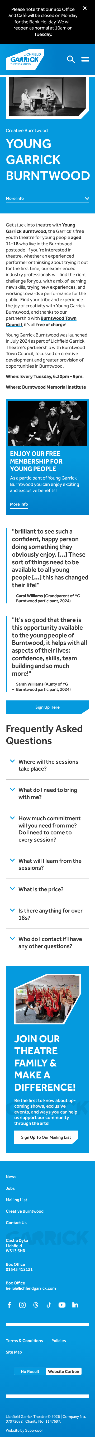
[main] (47, 614)
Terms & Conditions (24, 1340)
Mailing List (16, 1199)
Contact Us (16, 1222)
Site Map (14, 1352)
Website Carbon (63, 1371)
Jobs (10, 1188)
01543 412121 (19, 1269)
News (11, 1176)
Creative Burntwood (27, 130)
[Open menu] (85, 59)
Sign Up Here (47, 707)
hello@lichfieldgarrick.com (31, 1288)
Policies (58, 1340)
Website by (24, 1430)
